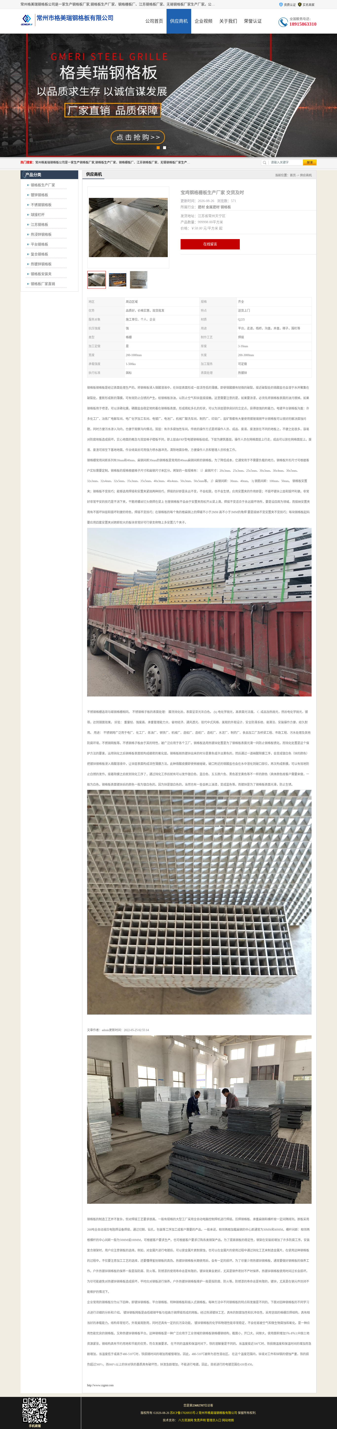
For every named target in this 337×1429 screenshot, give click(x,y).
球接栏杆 (38, 215)
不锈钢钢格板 (41, 205)
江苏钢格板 (39, 224)
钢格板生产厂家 (43, 185)
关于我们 (228, 21)
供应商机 (179, 21)
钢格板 (226, 207)
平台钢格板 (39, 244)
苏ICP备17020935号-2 (184, 1413)
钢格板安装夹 (41, 274)
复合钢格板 (39, 254)
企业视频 (203, 21)
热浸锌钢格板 (41, 234)
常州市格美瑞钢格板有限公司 (218, 1413)
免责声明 (200, 1420)
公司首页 (154, 21)
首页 (293, 175)
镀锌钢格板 (39, 195)
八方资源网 (185, 1420)
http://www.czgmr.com (100, 1385)
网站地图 (228, 1420)
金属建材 (213, 207)
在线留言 (210, 244)
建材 (201, 207)
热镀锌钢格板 (41, 264)
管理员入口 (213, 1420)
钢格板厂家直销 (43, 284)
